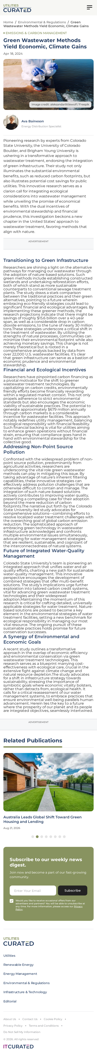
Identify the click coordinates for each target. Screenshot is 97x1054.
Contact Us (29, 1019)
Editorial (9, 1001)
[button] (32, 836)
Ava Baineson (32, 121)
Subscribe (73, 890)
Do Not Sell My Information (21, 1032)
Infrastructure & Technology (25, 992)
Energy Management (20, 974)
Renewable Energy (18, 965)
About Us (9, 1019)
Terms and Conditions (44, 1025)
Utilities (9, 956)
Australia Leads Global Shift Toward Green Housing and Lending (42, 819)
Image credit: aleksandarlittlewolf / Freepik (60, 104)
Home (8, 22)
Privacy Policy (13, 1025)
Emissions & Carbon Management (36, 33)
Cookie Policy (53, 1019)
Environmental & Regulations (42, 22)
